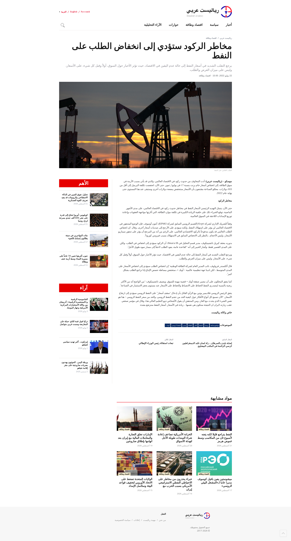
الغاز (195, 325)
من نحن (162, 520)
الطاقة (190, 325)
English (73, 11)
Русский (85, 11)
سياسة (214, 25)
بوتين (184, 325)
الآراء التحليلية (153, 25)
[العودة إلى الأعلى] (283, 533)
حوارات (173, 25)
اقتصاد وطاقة (194, 25)
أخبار (229, 25)
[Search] (62, 25)
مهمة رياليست (149, 520)
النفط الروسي (176, 325)
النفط (201, 325)
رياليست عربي (226, 38)
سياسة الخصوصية (122, 520)
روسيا (206, 325)
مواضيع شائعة (214, 325)
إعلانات (137, 520)
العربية (64, 11)
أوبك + (168, 325)
